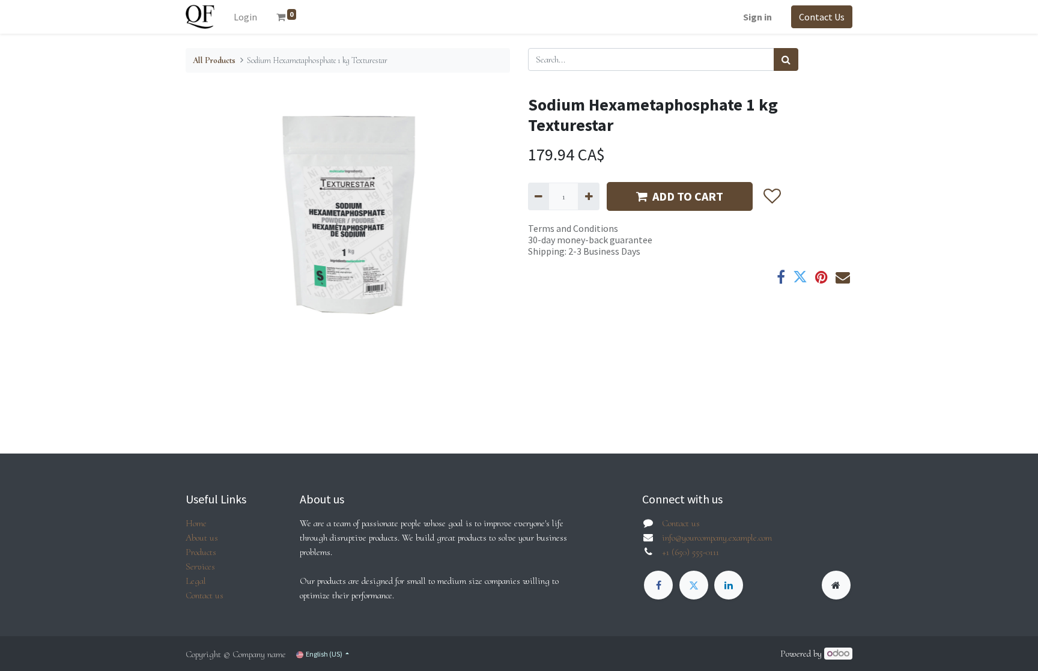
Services (200, 566)
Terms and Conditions (573, 228)
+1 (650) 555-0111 (690, 552)
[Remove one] (538, 196)
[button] (772, 196)
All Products (214, 60)
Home (196, 523)
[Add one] (588, 196)
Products (201, 552)
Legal (196, 581)
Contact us (204, 595)
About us (202, 538)
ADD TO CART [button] (687, 196)
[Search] (786, 59)
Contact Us (822, 17)
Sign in (757, 17)
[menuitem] (245, 17)
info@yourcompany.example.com (717, 538)
